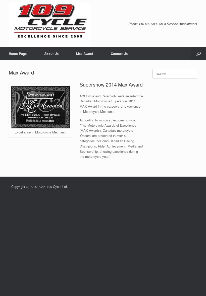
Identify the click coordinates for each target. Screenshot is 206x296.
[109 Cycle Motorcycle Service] (49, 25)
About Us (51, 53)
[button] (198, 53)
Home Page (18, 53)
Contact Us (119, 53)
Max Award (84, 53)
